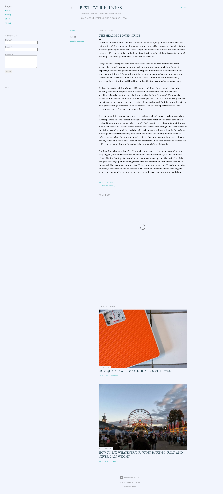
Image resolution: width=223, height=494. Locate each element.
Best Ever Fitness (101, 8)
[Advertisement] (143, 281)
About (90, 18)
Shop (108, 18)
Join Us (116, 18)
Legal (124, 18)
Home (83, 18)
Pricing (99, 18)
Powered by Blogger (132, 477)
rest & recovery (77, 41)
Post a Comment (111, 376)
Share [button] (72, 30)
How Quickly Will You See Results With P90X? (135, 371)
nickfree (137, 482)
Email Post (109, 182)
